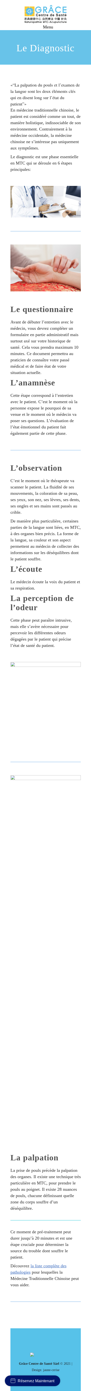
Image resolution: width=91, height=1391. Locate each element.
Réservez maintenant (36, 1381)
